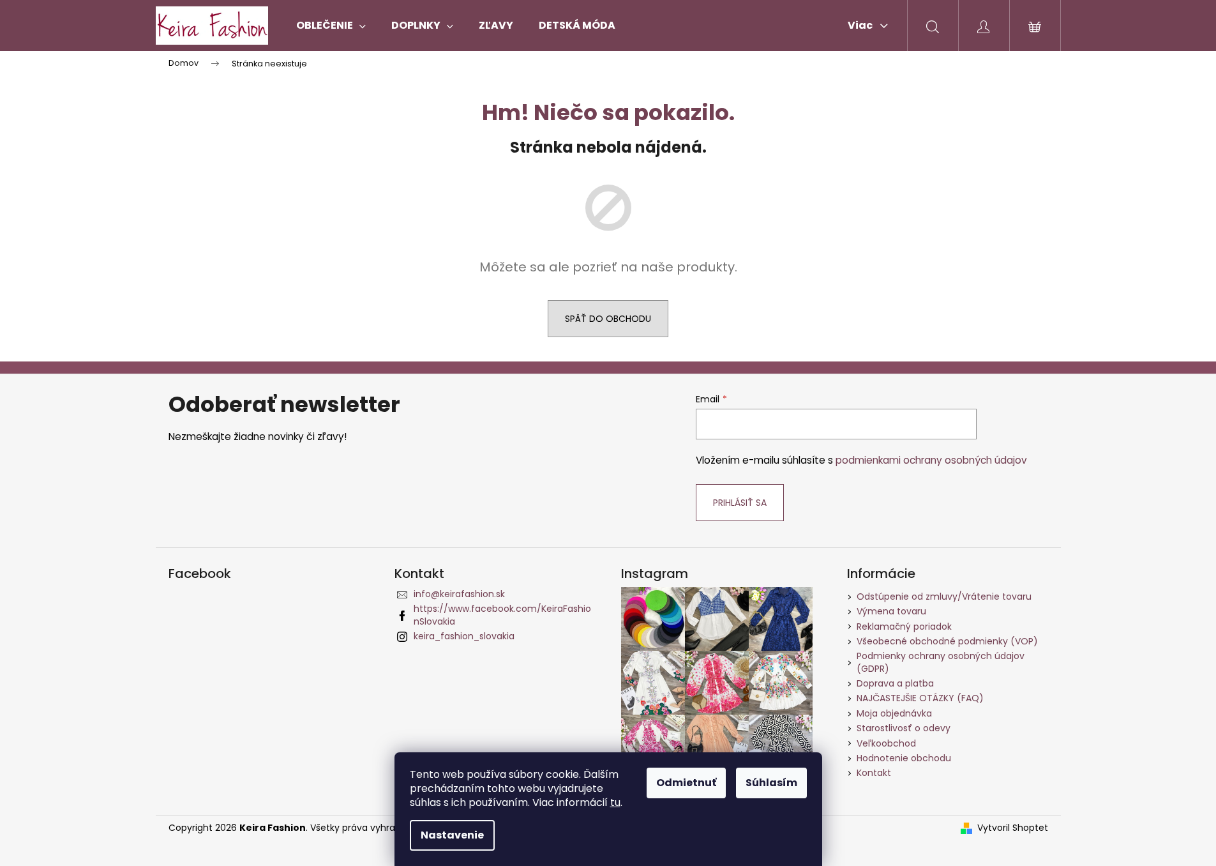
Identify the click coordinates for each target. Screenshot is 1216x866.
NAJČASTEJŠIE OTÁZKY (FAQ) (920, 698)
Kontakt (874, 772)
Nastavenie (452, 835)
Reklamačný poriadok (904, 626)
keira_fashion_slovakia (464, 636)
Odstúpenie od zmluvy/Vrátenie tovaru (944, 596)
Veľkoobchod (886, 743)
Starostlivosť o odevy (903, 728)
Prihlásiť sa (740, 502)
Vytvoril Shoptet (1012, 828)
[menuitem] (331, 25)
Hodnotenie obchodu (904, 758)
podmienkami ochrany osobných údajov (931, 460)
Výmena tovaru (891, 611)
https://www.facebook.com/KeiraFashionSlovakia (502, 614)
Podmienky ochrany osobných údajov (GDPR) (941, 662)
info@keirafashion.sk (459, 594)
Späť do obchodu (608, 318)
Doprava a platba (895, 683)
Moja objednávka (894, 713)
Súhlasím (771, 782)
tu (615, 802)
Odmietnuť (686, 782)
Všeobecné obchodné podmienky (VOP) (947, 641)
